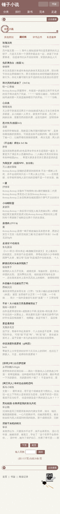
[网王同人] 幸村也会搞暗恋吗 (17, 383)
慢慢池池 (7, 107)
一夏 (4, 183)
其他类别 (9, 37)
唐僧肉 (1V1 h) (10, 223)
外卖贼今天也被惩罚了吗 (15, 283)
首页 (4, 477)
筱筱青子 (7, 267)
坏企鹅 (6, 407)
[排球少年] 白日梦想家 (14, 363)
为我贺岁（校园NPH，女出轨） (18, 163)
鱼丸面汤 (7, 247)
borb (4, 347)
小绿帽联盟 (8, 203)
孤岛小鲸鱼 (8, 387)
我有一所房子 (9, 307)
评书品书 (37, 37)
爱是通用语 (8, 323)
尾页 (34, 445)
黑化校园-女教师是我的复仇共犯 (19, 403)
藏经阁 (23, 37)
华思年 (6, 46)
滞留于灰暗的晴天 (11, 423)
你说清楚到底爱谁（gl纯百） (17, 343)
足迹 (54, 11)
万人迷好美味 (9, 167)
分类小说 (9, 29)
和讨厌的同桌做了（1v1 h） (16, 83)
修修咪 (6, 66)
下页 (24, 445)
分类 (6, 11)
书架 (54, 4)
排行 (18, 11)
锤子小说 (10, 4)
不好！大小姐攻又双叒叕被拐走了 (20, 303)
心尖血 (6, 103)
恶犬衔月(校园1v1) (12, 123)
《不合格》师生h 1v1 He (15, 143)
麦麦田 (6, 207)
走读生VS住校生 (11, 243)
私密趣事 (51, 37)
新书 (30, 11)
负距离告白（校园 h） (13, 63)
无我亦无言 (8, 327)
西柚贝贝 (7, 287)
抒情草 (6, 187)
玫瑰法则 (7, 43)
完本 (42, 11)
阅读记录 (23, 477)
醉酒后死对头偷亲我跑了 (15, 263)
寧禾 (4, 427)
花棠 (4, 127)
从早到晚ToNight (11, 367)
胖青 (4, 147)
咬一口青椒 (8, 87)
